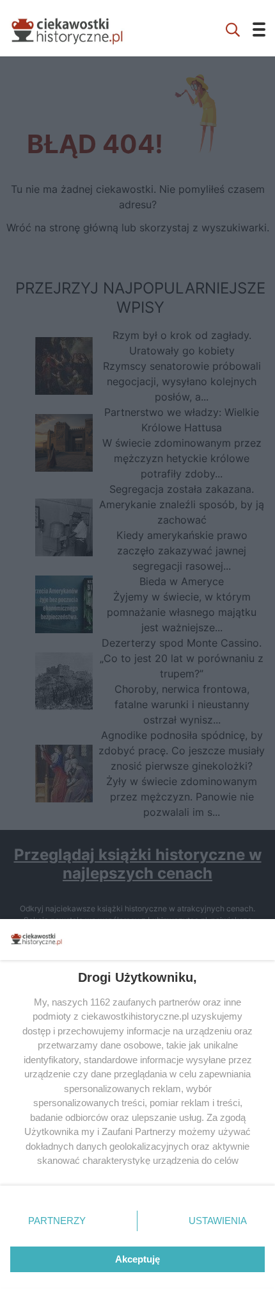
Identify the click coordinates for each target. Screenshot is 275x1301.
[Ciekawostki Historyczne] (77, 28)
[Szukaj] (232, 28)
